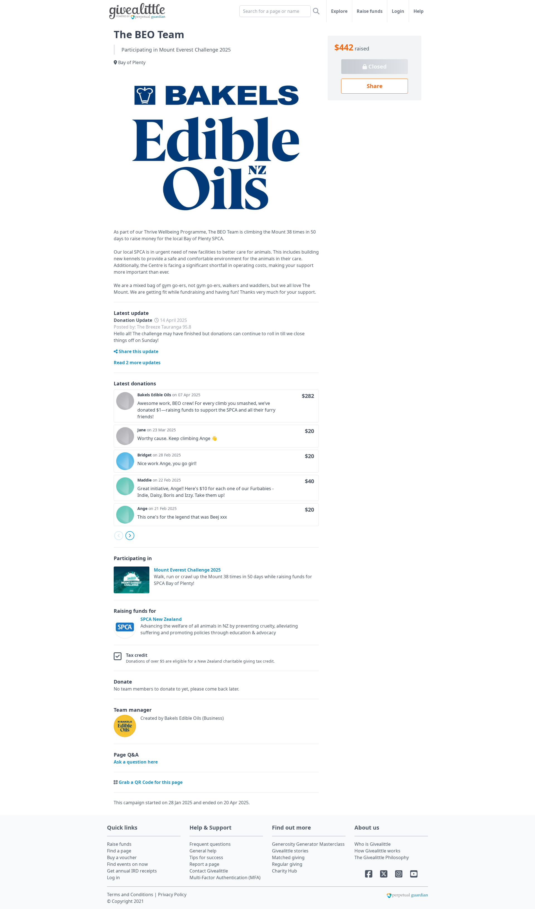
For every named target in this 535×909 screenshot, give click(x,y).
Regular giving (287, 864)
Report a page (204, 864)
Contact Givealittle (208, 871)
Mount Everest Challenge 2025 (187, 570)
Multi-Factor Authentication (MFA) (225, 877)
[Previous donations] (119, 536)
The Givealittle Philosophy (381, 857)
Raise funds (370, 11)
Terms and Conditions (130, 894)
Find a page (119, 851)
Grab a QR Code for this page (151, 782)
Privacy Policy (172, 894)
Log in (113, 877)
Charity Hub (284, 871)
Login (398, 11)
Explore (339, 11)
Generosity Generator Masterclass (308, 844)
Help (419, 11)
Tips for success (206, 857)
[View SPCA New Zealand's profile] (126, 627)
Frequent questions (210, 844)
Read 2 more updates (137, 362)
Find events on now (127, 864)
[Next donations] (130, 536)
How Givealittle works (377, 851)
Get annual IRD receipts (132, 871)
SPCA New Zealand (161, 619)
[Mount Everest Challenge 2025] (134, 580)
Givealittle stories (290, 851)
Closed (377, 66)
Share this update (138, 351)
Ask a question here (136, 762)
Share (375, 86)
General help (203, 851)
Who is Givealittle (372, 844)
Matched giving (288, 857)
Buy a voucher (122, 857)
